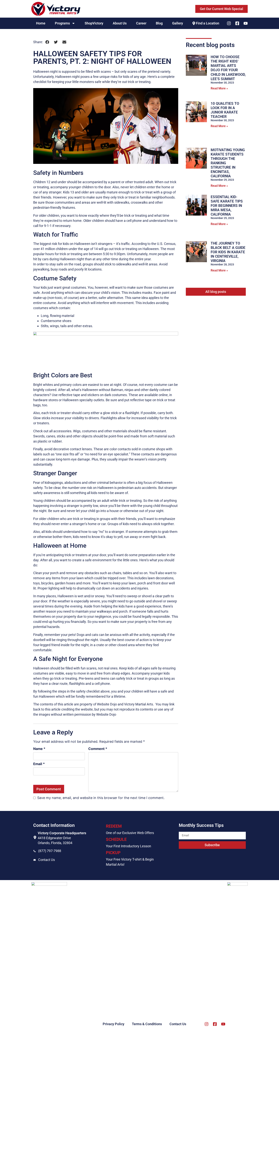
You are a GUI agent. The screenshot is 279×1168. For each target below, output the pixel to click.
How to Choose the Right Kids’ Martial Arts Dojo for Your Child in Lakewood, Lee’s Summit (228, 68)
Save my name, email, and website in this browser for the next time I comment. (101, 798)
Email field (187, 830)
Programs (62, 23)
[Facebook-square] (237, 23)
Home (40, 23)
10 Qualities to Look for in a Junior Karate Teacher (225, 110)
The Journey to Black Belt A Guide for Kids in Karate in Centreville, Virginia (228, 252)
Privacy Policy (113, 1024)
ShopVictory (94, 23)
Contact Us (46, 860)
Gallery (177, 23)
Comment (97, 749)
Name (39, 749)
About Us (120, 23)
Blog (159, 23)
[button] (47, 42)
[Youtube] (246, 23)
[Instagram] (229, 23)
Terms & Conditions (147, 1024)
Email (39, 764)
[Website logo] (55, 9)
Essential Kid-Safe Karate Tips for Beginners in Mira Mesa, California (227, 206)
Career (141, 23)
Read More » (219, 88)
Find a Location (207, 23)
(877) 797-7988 (49, 851)
